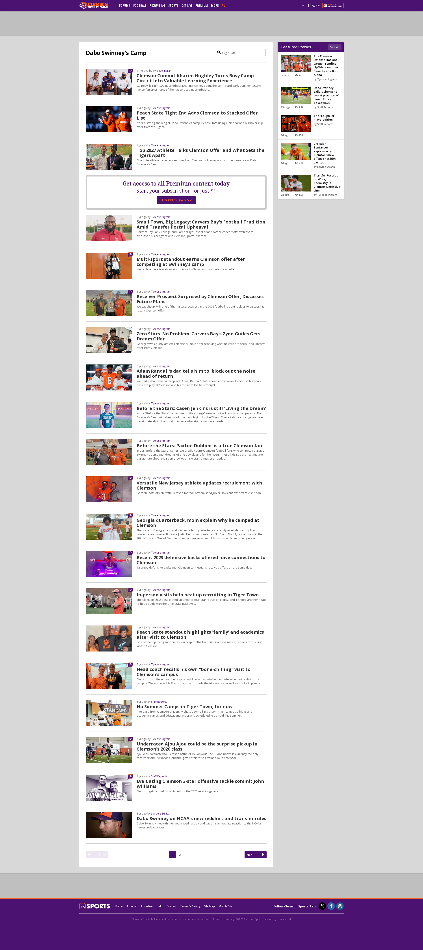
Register (315, 5)
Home (119, 906)
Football (139, 5)
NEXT (250, 855)
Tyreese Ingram (162, 71)
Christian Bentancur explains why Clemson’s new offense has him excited (325, 153)
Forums (124, 5)
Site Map (209, 906)
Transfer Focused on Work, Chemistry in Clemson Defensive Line (327, 182)
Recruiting (157, 5)
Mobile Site (225, 906)
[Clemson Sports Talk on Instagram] (340, 906)
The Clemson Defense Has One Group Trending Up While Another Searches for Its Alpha (326, 65)
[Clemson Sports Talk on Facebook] (331, 906)
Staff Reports (159, 702)
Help (160, 906)
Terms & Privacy (190, 906)
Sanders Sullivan (161, 813)
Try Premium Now (176, 200)
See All (334, 47)
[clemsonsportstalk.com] (96, 5)
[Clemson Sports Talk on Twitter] (322, 906)
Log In (303, 5)
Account (132, 906)
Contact (171, 906)
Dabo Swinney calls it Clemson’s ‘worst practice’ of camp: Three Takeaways (326, 95)
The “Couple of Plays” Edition (324, 118)
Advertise (147, 906)
